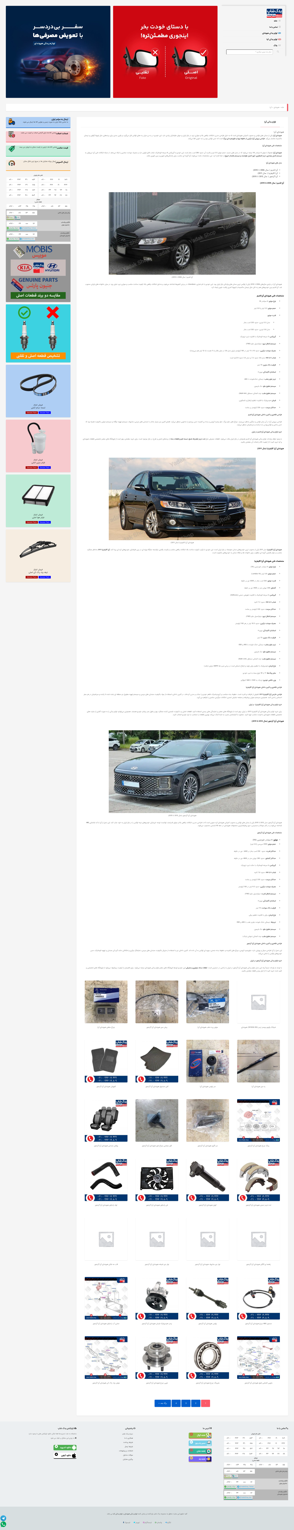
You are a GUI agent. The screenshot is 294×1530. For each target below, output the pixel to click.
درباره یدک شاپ (127, 1434)
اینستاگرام (148, 1522)
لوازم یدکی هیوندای (269, 33)
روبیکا (11, 217)
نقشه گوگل (201, 1435)
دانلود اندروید (65, 1447)
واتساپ (159, 1522)
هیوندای (276, 107)
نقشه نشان (201, 1451)
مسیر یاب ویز (200, 1443)
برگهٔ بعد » (163, 1403)
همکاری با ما (128, 1438)
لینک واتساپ (13, 228)
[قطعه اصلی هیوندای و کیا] (165, 52)
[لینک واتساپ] (3, 1524)
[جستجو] (278, 51)
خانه (275, 20)
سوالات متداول (128, 1455)
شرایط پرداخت (128, 1442)
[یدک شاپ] (253, 13)
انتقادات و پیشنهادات (126, 1451)
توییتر (138, 1522)
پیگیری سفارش (128, 1459)
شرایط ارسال (129, 1446)
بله (18, 217)
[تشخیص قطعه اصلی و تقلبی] (38, 333)
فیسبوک (127, 1522)
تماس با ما (273, 27)
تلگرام (169, 1522)
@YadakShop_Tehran (29, 228)
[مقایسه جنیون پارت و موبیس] (38, 273)
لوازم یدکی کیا (272, 39)
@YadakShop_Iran (28, 239)
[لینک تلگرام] (3, 1518)
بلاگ (275, 45)
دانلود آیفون (66, 1455)
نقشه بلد (202, 1459)
